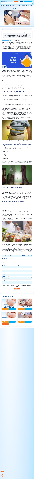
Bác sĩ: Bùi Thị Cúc (7, 40)
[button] (32, 1)
